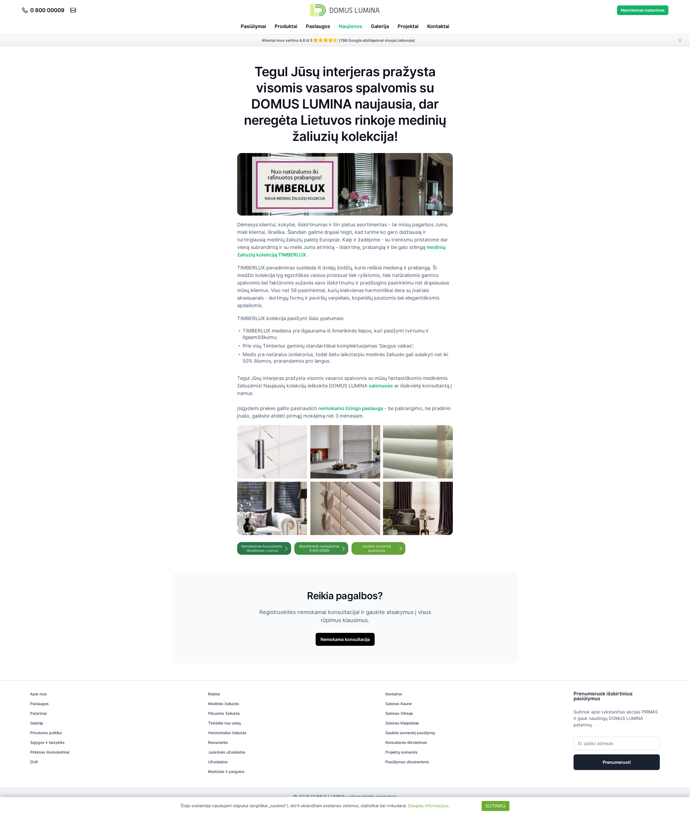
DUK (34, 761)
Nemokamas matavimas (643, 10)
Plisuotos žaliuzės (224, 713)
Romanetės (218, 742)
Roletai (214, 694)
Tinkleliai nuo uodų (224, 723)
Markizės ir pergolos (226, 771)
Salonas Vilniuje (399, 713)
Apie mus (38, 694)
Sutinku (495, 806)
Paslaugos (318, 26)
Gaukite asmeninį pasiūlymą (410, 732)
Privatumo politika (46, 732)
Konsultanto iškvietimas (406, 742)
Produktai (286, 26)
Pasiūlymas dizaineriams (407, 761)
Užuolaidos (218, 761)
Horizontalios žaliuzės (227, 732)
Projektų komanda (401, 752)
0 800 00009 (47, 10)
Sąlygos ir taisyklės (47, 742)
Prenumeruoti (617, 762)
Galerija (380, 26)
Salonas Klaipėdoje (402, 723)
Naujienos (350, 26)
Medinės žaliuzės (223, 703)
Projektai (408, 26)
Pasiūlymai (253, 26)
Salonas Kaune (398, 703)
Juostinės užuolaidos (227, 752)
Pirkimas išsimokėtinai (49, 752)
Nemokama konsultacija (345, 639)
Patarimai (38, 713)
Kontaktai (438, 26)
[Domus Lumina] (345, 10)
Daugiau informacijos (428, 805)
